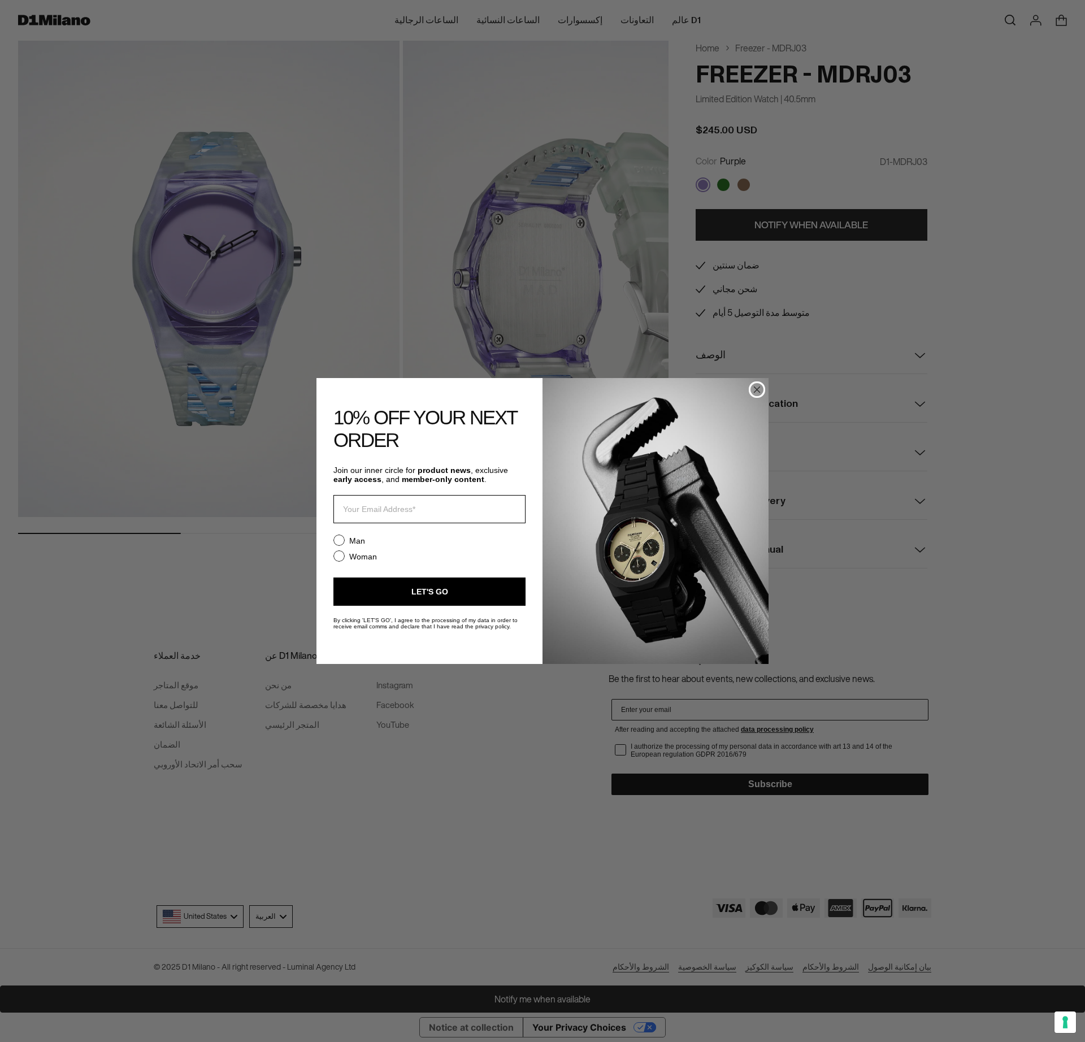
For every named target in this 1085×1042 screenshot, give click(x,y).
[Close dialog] (757, 390)
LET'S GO (429, 591)
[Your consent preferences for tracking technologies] (1065, 1022)
